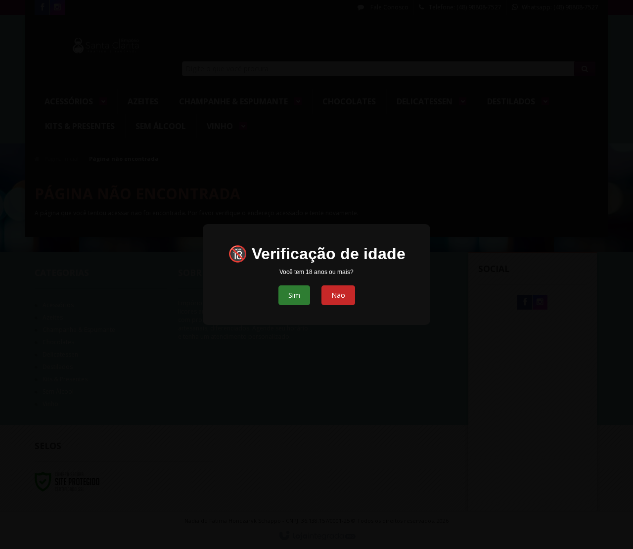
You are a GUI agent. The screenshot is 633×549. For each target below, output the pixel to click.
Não (338, 295)
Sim (294, 295)
